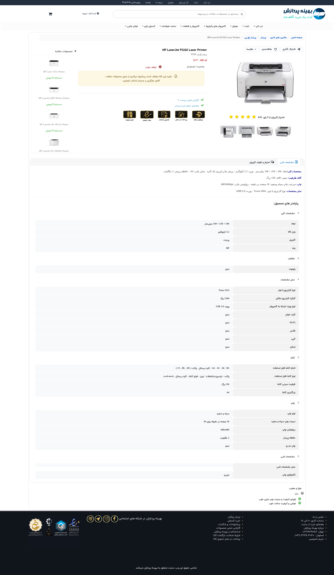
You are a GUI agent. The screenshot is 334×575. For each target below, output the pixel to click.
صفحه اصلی (296, 37)
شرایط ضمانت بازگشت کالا (226, 535)
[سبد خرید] (50, 13)
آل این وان (183, 2)
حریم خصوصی (316, 539)
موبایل (171, 2)
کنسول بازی (149, 26)
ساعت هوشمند (169, 26)
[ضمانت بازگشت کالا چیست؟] (198, 115)
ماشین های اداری (278, 37)
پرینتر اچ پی (250, 37)
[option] (283, 131)
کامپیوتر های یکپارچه (216, 26)
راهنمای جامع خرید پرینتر (187, 105)
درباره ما (159, 2)
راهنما (147, 2)
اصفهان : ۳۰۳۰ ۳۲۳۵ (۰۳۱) (309, 535)
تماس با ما (318, 517)
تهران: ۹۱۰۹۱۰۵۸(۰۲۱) (313, 531)
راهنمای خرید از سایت (312, 524)
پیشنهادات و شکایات (229, 524)
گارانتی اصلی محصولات (228, 528)
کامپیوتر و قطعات (190, 26)
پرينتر (263, 37)
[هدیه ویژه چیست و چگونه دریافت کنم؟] (129, 115)
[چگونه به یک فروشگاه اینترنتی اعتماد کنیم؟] (146, 115)
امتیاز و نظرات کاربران (259, 162)
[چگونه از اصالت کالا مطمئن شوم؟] (163, 115)
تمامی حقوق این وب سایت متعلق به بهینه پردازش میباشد (166, 568)
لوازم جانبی (132, 26)
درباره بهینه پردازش (314, 528)
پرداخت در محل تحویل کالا (226, 539)
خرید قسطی (234, 520)
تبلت (196, 2)
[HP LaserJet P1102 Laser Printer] (283, 131)
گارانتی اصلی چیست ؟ (188, 100)
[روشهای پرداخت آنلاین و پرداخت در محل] (181, 115)
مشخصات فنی (287, 162)
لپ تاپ (206, 2)
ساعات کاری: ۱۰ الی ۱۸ (312, 520)
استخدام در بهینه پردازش (227, 531)
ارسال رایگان (234, 517)
